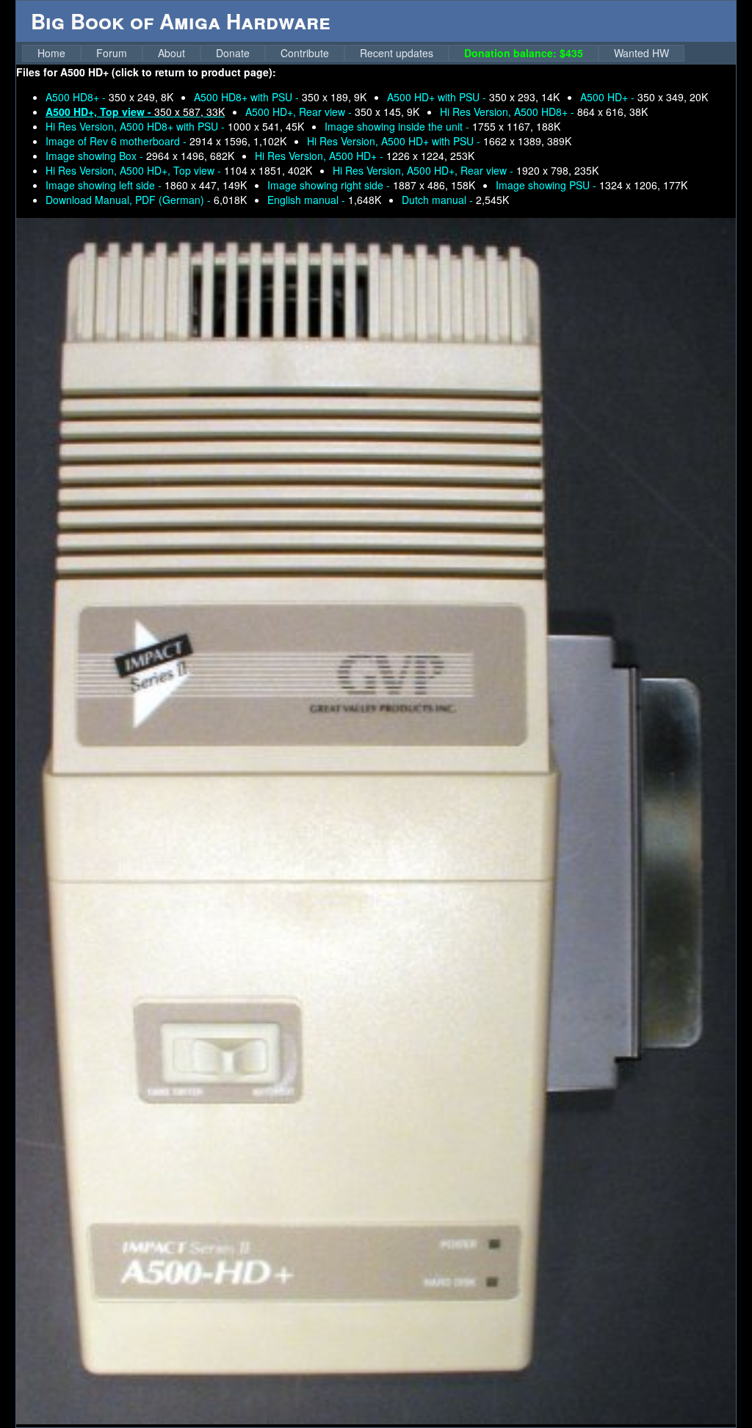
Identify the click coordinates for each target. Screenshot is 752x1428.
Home (51, 52)
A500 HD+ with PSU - (473, 97)
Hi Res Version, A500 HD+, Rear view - (466, 170)
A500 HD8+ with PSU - (280, 97)
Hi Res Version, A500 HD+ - (364, 155)
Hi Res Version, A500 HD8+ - (544, 111)
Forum (111, 52)
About (171, 52)
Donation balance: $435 (523, 52)
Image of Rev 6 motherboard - (166, 141)
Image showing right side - (371, 185)
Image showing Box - (140, 155)
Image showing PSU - (591, 185)
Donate (233, 52)
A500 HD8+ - (109, 97)
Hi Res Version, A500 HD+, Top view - (179, 170)
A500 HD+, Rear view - (332, 111)
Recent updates (396, 52)
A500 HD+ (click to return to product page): (168, 72)
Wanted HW (641, 52)
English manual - (324, 199)
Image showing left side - (146, 185)
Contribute (305, 52)
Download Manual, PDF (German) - (146, 199)
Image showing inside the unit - (442, 126)
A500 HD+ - (644, 97)
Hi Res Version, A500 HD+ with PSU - (439, 141)
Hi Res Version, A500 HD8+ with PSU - (175, 126)
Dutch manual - (455, 199)
